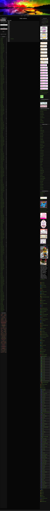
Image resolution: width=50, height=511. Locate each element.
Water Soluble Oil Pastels (44, 498)
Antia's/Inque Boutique (44, 393)
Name (4, 23)
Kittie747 (41, 119)
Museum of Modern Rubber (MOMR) (44, 437)
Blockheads (43, 401)
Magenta (43, 433)
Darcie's (43, 407)
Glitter (42, 326)
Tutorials (42, 495)
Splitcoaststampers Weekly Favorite (44, 383)
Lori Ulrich (41, 167)
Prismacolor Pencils (43, 345)
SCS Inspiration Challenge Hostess (44, 92)
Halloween (5, 331)
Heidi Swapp (43, 417)
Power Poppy (43, 449)
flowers (2, 330)
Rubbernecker (3, 339)
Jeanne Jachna (42, 150)
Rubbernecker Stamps (44, 457)
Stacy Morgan (41, 184)
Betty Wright (41, 136)
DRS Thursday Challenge (3, 325)
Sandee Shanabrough (42, 178)
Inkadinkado (43, 425)
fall (1, 329)
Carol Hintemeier (42, 114)
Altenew (43, 391)
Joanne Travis (41, 153)
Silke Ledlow (41, 181)
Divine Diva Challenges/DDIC (44, 314)
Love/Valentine (43, 331)
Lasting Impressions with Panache (44, 211)
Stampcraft (43, 468)
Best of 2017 (43, 368)
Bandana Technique (43, 285)
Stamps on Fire (43, 476)
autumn (5, 314)
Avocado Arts (43, 399)
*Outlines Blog (42, 195)
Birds (42, 288)
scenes (3, 340)
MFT (4, 333)
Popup (42, 343)
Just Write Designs (42, 279)
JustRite (43, 430)
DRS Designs (43, 414)
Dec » (45, 23)
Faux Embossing (43, 320)
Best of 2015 (43, 365)
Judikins (43, 428)
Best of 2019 (43, 371)
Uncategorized (43, 496)
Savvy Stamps (43, 459)
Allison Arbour (41, 111)
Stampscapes (43, 478)
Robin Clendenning (42, 176)
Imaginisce (43, 422)
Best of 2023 (43, 376)
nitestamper (41, 173)
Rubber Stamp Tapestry (44, 454)
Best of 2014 (43, 363)
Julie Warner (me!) (42, 117)
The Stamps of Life (44, 487)
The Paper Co (43, 484)
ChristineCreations (42, 142)
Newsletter (28, 15)
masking (2, 333)
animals (2, 314)
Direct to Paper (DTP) (43, 311)
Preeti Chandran (42, 122)
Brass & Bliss (3, 317)
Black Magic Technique (44, 291)
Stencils (42, 490)
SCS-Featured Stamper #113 (43, 93)
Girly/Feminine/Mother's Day (44, 325)
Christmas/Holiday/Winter (44, 303)
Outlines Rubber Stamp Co (45, 443)
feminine (5, 329)
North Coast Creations (44, 440)
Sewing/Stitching (43, 351)
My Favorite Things (44, 438)
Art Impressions (44, 396)
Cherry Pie (43, 404)
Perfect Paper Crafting (44, 446)
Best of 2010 (43, 357)
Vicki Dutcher (41, 187)
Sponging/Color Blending (44, 384)
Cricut (42, 306)
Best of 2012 (43, 360)
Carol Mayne (41, 139)
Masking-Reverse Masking (44, 334)
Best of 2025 (43, 379)
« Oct (44, 23)
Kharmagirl (41, 161)
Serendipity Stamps (44, 462)
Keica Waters (41, 159)
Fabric (42, 317)
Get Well (42, 323)
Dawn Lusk (41, 144)
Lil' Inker (2, 332)
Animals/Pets (42, 282)
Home (21, 15)
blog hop (3, 316)
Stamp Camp (43, 465)
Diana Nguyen (41, 147)
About (25, 15)
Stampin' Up (43, 473)
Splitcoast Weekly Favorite (3, 346)
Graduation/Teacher (43, 328)
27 (47, 22)
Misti (5, 333)
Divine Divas (41, 199)
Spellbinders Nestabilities (44, 354)
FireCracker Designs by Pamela (43, 208)
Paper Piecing (43, 340)
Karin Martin (41, 156)
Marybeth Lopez (42, 170)
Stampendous (43, 470)
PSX (42, 451)
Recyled (42, 348)
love (5, 332)
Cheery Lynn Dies (43, 300)
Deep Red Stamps (44, 410)
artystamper (41, 133)
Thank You (42, 493)
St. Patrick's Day (43, 387)
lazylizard (41, 164)
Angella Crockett (42, 130)
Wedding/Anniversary (43, 501)
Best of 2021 (43, 374)
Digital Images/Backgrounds (44, 309)
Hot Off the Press (44, 420)
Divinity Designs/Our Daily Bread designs (45, 412)
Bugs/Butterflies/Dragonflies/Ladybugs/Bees (45, 297)
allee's (41, 125)
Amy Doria (41, 127)
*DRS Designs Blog (42, 192)
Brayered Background (43, 294)
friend (5, 330)
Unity (42, 489)
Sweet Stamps (43, 481)
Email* (4, 27)
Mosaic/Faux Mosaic (43, 337)
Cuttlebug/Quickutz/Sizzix (44, 308)
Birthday (5, 315)
